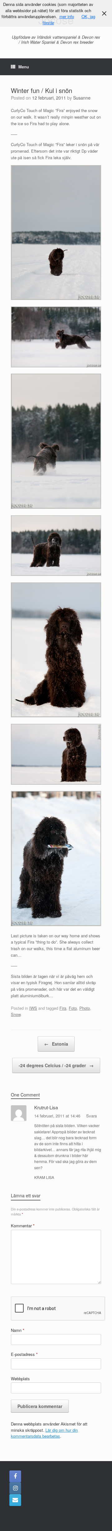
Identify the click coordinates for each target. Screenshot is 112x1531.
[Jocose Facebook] (15, 1476)
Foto (73, 1008)
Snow (16, 1014)
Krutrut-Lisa (46, 1107)
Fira (62, 1008)
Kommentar (23, 1226)
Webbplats (20, 1378)
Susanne (82, 98)
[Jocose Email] (15, 1500)
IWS (33, 1008)
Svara (91, 1116)
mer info (66, 16)
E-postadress (24, 1354)
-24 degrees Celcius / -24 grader (56, 1065)
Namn (17, 1330)
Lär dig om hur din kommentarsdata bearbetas (44, 1433)
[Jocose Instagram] (15, 1488)
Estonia (56, 1044)
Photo (84, 1008)
